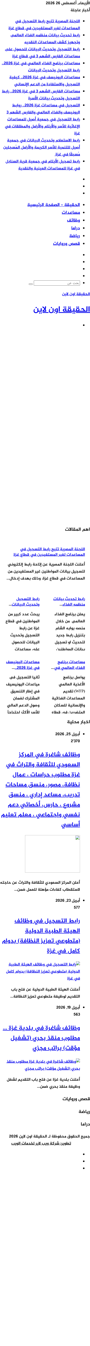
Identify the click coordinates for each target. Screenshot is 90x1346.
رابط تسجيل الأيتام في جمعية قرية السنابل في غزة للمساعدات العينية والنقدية (43, 165)
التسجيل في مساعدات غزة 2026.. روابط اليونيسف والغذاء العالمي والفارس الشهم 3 (43, 109)
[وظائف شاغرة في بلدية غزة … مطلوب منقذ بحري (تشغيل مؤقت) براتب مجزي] (40, 1068)
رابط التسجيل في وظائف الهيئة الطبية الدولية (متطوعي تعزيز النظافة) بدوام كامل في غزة (41, 936)
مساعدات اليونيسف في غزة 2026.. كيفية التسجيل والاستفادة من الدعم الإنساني (44, 81)
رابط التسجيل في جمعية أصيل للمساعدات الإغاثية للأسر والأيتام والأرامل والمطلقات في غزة (42, 126)
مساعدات (71, 213)
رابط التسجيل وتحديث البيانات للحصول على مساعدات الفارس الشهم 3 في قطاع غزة (42, 53)
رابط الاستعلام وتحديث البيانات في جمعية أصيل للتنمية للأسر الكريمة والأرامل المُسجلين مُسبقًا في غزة (41, 147)
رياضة (74, 236)
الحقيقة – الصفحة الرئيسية (53, 205)
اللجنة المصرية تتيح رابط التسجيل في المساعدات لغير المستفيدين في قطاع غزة (44, 25)
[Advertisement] (45, 378)
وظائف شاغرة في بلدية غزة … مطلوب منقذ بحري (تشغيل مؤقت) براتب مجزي (41, 1038)
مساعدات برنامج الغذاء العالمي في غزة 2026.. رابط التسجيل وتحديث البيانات (41, 67)
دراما (75, 228)
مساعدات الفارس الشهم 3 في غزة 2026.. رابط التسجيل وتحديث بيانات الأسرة (41, 95)
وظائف (73, 220)
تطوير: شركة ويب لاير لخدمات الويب (41, 1143)
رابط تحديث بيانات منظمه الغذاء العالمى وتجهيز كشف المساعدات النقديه (45, 39)
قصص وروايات (66, 244)
